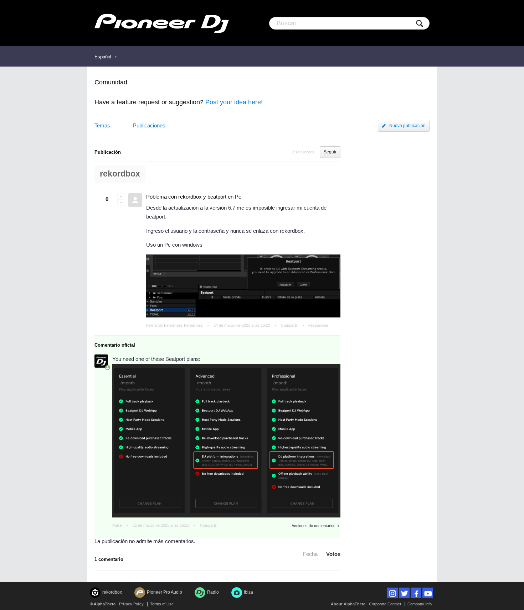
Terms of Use (162, 604)
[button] (120, 196)
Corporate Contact (385, 604)
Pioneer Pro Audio (164, 592)
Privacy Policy (131, 604)
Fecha (310, 554)
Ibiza (248, 592)
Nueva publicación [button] (407, 125)
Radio (213, 592)
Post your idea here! (234, 102)
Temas (102, 125)
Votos (333, 554)
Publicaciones (149, 125)
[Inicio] (161, 23)
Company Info (419, 604)
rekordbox (120, 173)
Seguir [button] (330, 151)
